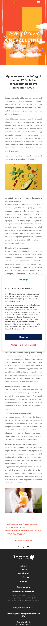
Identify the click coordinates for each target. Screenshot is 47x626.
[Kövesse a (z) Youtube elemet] (28, 547)
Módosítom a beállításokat (23, 345)
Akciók (23, 570)
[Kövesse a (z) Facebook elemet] (19, 547)
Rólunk (23, 581)
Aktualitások (24, 573)
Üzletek (23, 566)
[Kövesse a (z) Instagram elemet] (23, 547)
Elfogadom (23, 337)
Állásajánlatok (23, 587)
